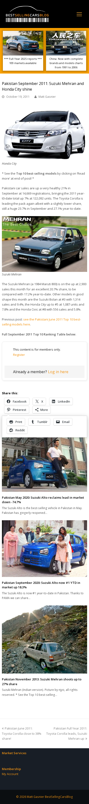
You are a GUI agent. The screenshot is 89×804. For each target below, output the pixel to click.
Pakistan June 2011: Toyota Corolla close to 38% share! (21, 733)
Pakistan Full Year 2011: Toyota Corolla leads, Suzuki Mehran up (66, 733)
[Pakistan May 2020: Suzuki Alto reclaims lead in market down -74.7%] (44, 463)
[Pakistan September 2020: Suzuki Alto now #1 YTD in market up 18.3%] (44, 548)
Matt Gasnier (47, 97)
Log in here (58, 371)
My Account (10, 774)
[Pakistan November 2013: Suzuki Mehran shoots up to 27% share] (44, 639)
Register (19, 355)
